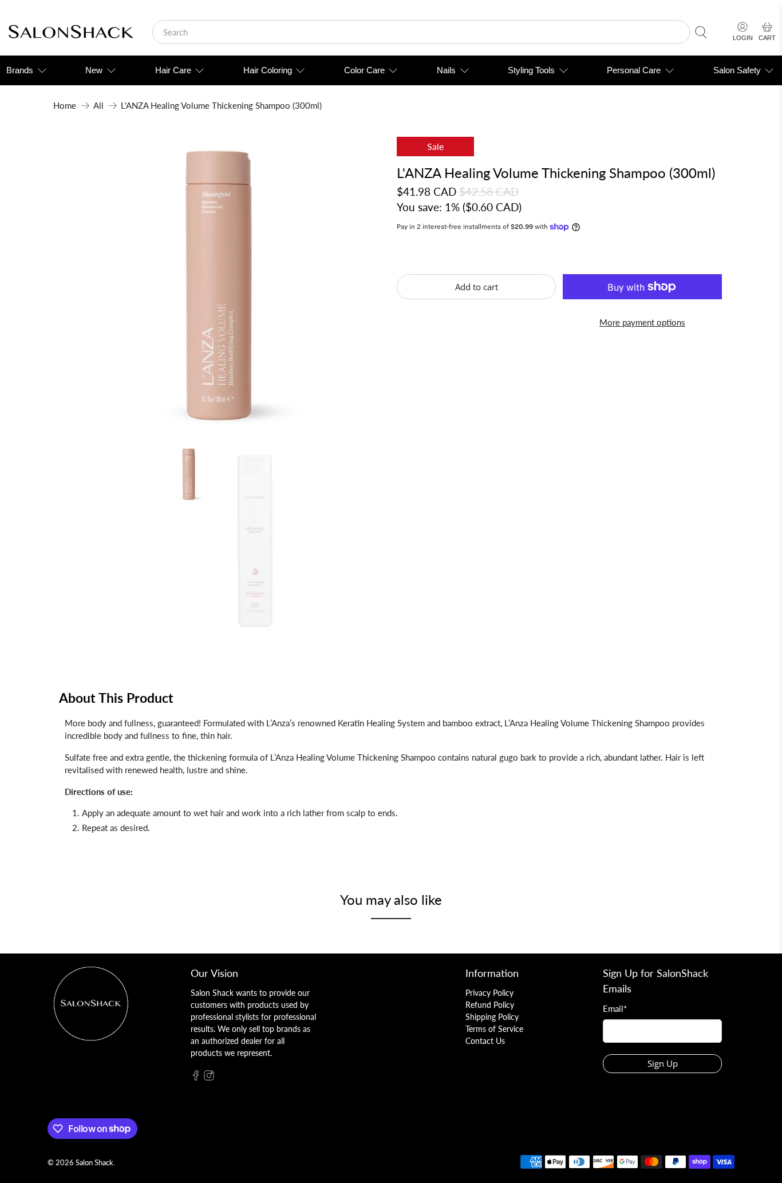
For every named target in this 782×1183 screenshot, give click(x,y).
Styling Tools (531, 70)
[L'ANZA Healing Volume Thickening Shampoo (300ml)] (219, 285)
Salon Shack (94, 1162)
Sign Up (662, 1063)
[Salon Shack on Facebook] (196, 1077)
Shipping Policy (492, 1017)
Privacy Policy (489, 993)
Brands (19, 70)
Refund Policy (489, 1005)
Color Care (364, 70)
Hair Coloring (267, 70)
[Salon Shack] (70, 32)
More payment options (642, 322)
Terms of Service (494, 1029)
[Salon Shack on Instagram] (209, 1077)
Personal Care (634, 70)
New (93, 70)
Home (64, 105)
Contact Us (485, 1041)
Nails (446, 70)
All (98, 105)
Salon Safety (737, 70)
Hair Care (173, 70)
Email (615, 1008)
